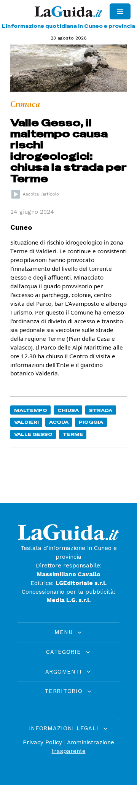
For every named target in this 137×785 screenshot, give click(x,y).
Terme (73, 434)
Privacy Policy (42, 742)
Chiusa (68, 410)
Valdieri (26, 422)
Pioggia (91, 422)
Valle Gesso (33, 434)
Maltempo (30, 410)
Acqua (58, 422)
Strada (100, 410)
